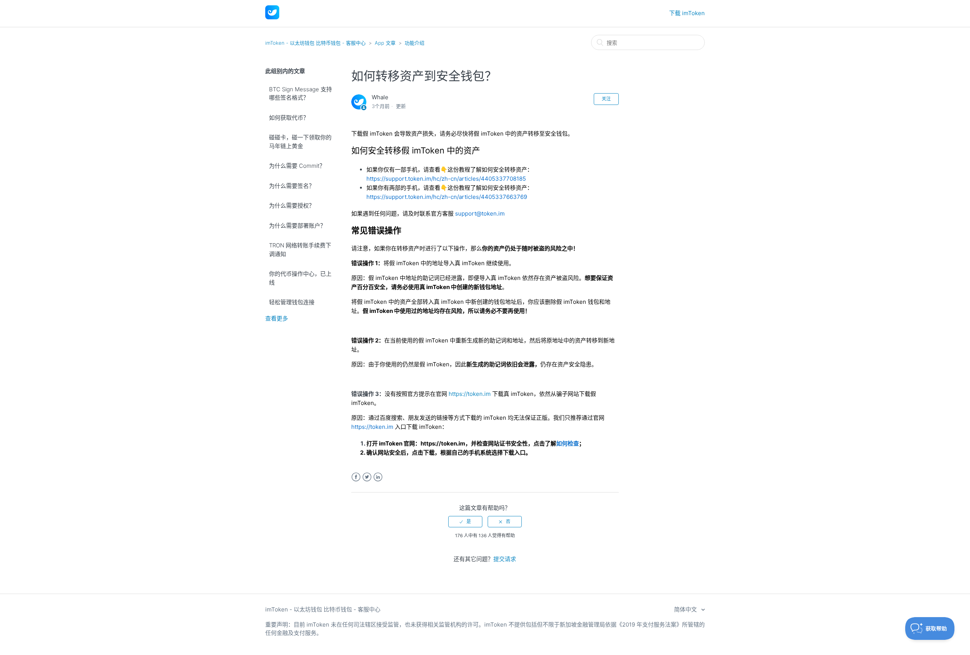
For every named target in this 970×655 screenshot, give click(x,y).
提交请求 (504, 559)
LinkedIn (378, 477)
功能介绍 (414, 43)
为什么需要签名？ (291, 185)
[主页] (272, 17)
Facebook (356, 477)
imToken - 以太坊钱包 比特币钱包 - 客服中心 (315, 43)
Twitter (367, 477)
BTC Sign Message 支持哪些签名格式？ (300, 94)
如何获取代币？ (289, 117)
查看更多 (276, 318)
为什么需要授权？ (291, 205)
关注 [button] (606, 99)
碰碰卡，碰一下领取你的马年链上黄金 (300, 142)
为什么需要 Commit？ (297, 165)
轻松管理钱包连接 (291, 302)
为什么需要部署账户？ (297, 225)
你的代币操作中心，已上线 (300, 278)
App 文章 (385, 43)
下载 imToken (687, 13)
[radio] (465, 521)
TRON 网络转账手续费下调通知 (300, 250)
